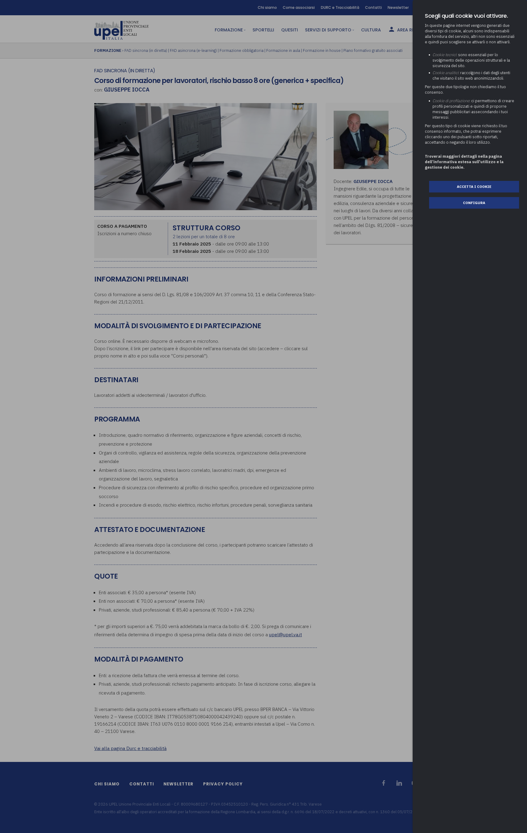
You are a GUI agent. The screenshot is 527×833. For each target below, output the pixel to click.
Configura (474, 202)
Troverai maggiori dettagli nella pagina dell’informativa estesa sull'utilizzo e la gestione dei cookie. (464, 162)
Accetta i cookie (474, 186)
